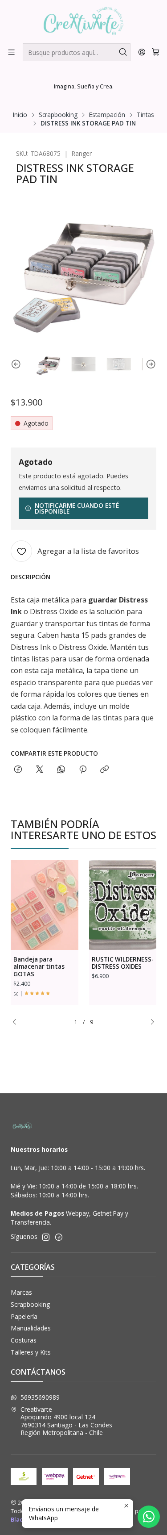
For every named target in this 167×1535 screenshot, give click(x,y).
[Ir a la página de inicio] (83, 21)
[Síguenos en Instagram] (45, 1237)
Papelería (24, 1316)
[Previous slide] (17, 364)
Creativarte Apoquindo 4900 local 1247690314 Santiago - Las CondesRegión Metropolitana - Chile (66, 1421)
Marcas (21, 1292)
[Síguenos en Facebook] (58, 1237)
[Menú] (11, 52)
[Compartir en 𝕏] (39, 770)
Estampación (107, 115)
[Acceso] (142, 52)
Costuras (24, 1340)
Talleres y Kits (31, 1352)
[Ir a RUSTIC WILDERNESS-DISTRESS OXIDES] (123, 905)
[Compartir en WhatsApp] (61, 770)
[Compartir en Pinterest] (82, 770)
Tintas (145, 115)
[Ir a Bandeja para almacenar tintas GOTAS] (44, 905)
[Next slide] (149, 364)
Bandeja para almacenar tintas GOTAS (39, 967)
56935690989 (40, 1397)
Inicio (20, 115)
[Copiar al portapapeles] (104, 770)
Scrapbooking (58, 115)
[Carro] (156, 52)
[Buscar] (122, 52)
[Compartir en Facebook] (18, 770)
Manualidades (31, 1328)
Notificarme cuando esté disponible (77, 508)
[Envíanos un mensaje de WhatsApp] (149, 1517)
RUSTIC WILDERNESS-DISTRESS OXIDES (123, 963)
